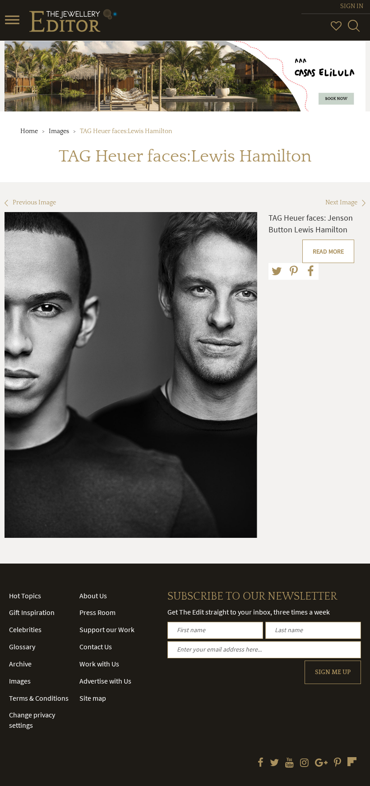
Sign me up (333, 672)
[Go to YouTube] (289, 763)
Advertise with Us (105, 680)
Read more (328, 251)
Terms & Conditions (39, 698)
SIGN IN (351, 6)
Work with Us (99, 663)
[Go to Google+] (321, 763)
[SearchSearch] (353, 29)
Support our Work (106, 629)
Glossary (22, 646)
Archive (20, 663)
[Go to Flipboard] (351, 761)
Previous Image (34, 202)
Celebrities (25, 629)
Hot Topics (25, 595)
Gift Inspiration (32, 612)
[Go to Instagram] (304, 763)
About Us (93, 595)
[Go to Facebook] (261, 763)
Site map (92, 698)
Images (59, 131)
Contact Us (95, 646)
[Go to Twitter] (274, 763)
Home (29, 131)
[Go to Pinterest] (337, 763)
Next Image (341, 202)
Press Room (97, 612)
